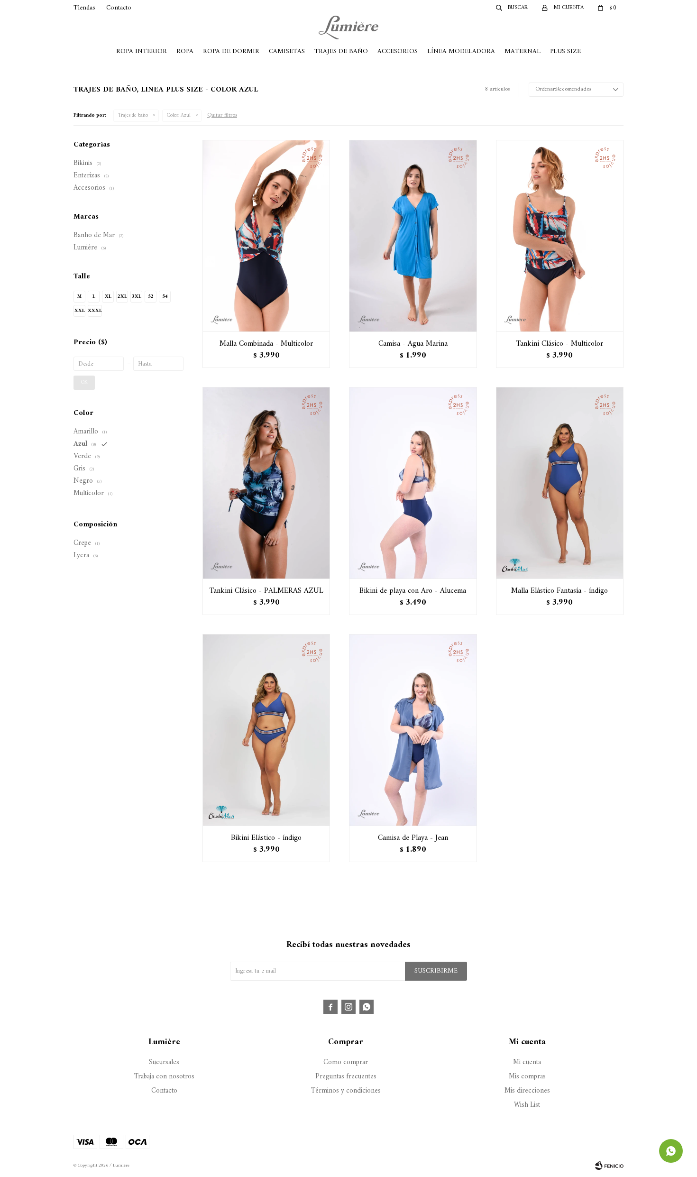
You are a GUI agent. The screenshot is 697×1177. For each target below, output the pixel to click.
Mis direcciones (527, 1091)
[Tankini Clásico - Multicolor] (560, 235)
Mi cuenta (527, 1062)
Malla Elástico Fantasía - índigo (559, 591)
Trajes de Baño (341, 51)
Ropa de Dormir (231, 51)
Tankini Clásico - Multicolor (559, 344)
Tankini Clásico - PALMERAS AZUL (266, 591)
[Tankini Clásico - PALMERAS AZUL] (266, 483)
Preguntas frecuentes (345, 1076)
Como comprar (345, 1062)
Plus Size (565, 51)
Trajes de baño (133, 115)
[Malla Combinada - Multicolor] (266, 235)
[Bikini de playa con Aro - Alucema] (413, 483)
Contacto (118, 8)
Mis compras (527, 1076)
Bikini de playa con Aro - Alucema (412, 591)
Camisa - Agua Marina (413, 344)
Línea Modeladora (461, 51)
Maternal (522, 51)
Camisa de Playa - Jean (413, 838)
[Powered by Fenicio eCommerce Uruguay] (609, 1166)
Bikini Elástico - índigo (266, 838)
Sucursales (164, 1062)
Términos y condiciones (346, 1091)
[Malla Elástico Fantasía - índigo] (560, 483)
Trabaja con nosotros (164, 1076)
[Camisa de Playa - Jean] (413, 730)
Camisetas (287, 51)
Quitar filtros (222, 115)
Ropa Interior (141, 51)
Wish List (527, 1105)
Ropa (184, 51)
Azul (179, 115)
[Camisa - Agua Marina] (413, 235)
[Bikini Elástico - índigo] (266, 730)
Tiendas (84, 8)
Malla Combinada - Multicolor (266, 344)
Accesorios (397, 51)
